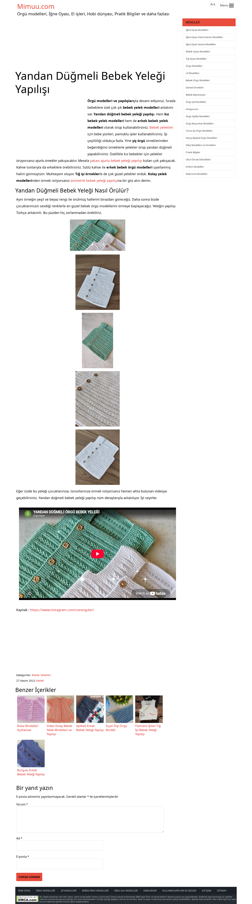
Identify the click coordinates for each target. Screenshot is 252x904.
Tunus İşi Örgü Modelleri (199, 130)
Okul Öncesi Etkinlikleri (198, 159)
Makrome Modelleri (196, 174)
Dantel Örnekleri (195, 87)
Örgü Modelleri (194, 66)
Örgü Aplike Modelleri (198, 116)
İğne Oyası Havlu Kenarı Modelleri (204, 37)
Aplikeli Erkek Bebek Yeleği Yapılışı (90, 728)
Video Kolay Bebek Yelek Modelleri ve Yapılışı (59, 730)
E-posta (22, 857)
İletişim (206, 890)
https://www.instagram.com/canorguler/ (62, 610)
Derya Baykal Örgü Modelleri (201, 138)
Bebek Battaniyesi (195, 94)
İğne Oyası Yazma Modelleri (201, 44)
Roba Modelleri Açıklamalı (27, 728)
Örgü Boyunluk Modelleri (199, 123)
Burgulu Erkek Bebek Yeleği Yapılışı (31, 772)
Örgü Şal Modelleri (196, 102)
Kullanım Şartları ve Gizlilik (179, 890)
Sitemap (221, 890)
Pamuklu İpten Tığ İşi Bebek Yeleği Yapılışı (148, 730)
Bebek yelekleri (161, 127)
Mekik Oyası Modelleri (198, 51)
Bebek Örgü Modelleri (198, 80)
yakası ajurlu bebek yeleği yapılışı (116, 160)
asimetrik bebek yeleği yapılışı (94, 180)
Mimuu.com (36, 6)
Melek (40, 680)
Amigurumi (192, 109)
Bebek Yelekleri (41, 675)
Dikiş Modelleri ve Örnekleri (201, 145)
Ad (19, 838)
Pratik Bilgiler (193, 152)
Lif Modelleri (192, 73)
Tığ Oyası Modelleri (196, 58)
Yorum (22, 804)
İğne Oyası (24, 890)
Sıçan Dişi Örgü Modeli (116, 728)
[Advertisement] (98, 43)
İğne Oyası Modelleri (197, 30)
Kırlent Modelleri (195, 166)
